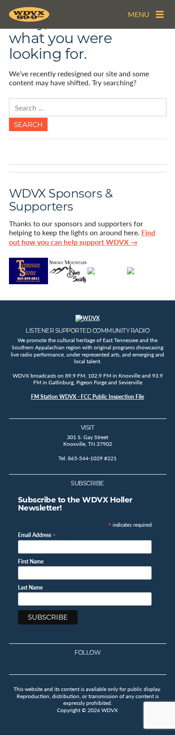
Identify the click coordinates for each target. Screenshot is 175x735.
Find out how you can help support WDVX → (82, 237)
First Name (31, 561)
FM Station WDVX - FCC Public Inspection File (87, 397)
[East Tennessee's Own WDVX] (29, 14)
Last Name (30, 587)
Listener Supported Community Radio (87, 330)
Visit (88, 427)
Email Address (37, 534)
